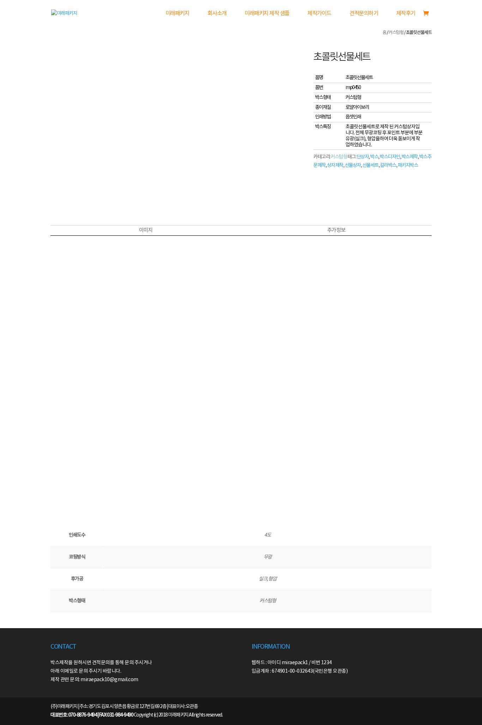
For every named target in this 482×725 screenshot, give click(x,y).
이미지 (145, 230)
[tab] (145, 230)
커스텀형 (395, 32)
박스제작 (410, 157)
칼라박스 (388, 165)
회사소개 (217, 14)
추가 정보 (336, 230)
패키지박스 (408, 165)
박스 (374, 157)
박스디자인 (390, 157)
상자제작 (335, 165)
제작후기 (405, 14)
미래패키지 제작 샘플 (267, 14)
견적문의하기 (363, 14)
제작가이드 (319, 14)
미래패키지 (177, 14)
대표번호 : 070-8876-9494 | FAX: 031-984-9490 (91, 715)
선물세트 (370, 165)
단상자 (363, 157)
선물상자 (353, 165)
